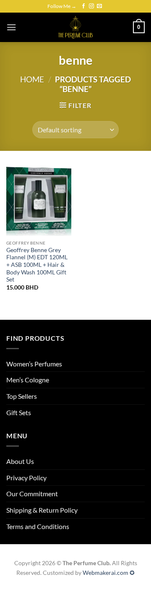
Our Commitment (32, 494)
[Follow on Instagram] (91, 6)
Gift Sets (18, 412)
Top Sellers (21, 396)
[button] (11, 27)
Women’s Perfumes (34, 364)
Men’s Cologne (27, 380)
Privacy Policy (26, 478)
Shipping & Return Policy (42, 510)
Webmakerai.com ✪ (109, 572)
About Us (20, 461)
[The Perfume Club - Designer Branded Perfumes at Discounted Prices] (75, 27)
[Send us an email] (99, 6)
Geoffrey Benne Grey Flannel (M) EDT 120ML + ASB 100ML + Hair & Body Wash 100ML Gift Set (37, 265)
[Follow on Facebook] (83, 6)
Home (32, 79)
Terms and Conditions (37, 526)
